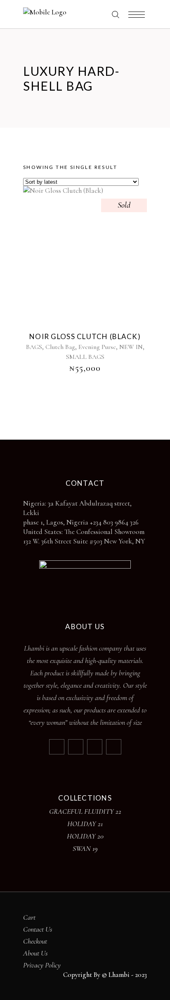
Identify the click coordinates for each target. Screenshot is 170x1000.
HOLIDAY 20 (85, 836)
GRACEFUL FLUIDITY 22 (85, 811)
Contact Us (37, 929)
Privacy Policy (42, 965)
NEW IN (131, 347)
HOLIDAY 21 (85, 823)
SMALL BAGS (85, 357)
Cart (29, 917)
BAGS (34, 347)
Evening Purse (97, 347)
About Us (35, 953)
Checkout (35, 941)
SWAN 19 (85, 848)
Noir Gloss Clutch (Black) (85, 336)
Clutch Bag (60, 347)
